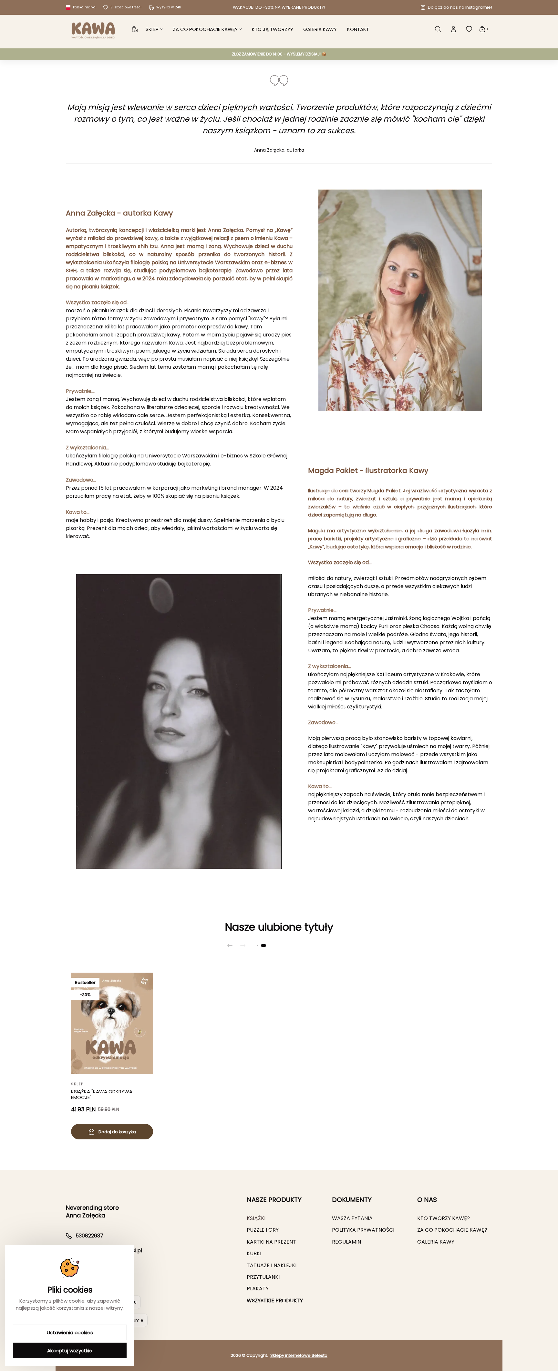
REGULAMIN (346, 1242)
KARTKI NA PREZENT (271, 1242)
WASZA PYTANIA (352, 1218)
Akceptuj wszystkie (69, 1350)
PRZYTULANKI (263, 1277)
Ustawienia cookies (70, 1332)
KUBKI (254, 1253)
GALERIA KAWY (435, 1242)
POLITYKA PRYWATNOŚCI (363, 1230)
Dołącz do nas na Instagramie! (460, 7)
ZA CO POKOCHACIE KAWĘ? (452, 1230)
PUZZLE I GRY (263, 1230)
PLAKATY (258, 1288)
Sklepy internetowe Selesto (298, 1355)
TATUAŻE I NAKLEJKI (271, 1265)
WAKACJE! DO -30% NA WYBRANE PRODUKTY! (279, 7)
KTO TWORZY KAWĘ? (443, 1218)
